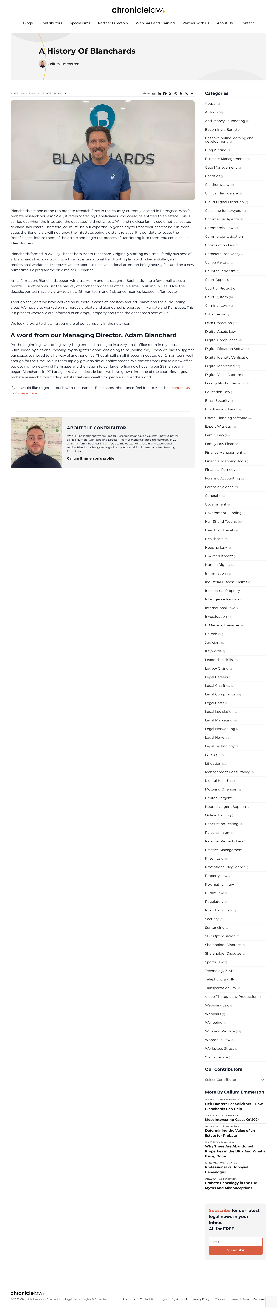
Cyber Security (217, 314)
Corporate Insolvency (222, 254)
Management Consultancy (227, 772)
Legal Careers (216, 677)
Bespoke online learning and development (229, 139)
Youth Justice (216, 1057)
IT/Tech (211, 634)
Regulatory (214, 902)
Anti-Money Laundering (225, 121)
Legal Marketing (219, 720)
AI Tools (211, 112)
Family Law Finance (221, 444)
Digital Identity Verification (228, 357)
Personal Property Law (224, 841)
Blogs (28, 23)
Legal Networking (220, 729)
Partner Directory (113, 23)
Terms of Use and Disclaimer (248, 1299)
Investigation (216, 617)
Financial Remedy (220, 470)
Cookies (220, 1299)
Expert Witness (218, 426)
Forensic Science (219, 487)
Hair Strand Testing (221, 521)
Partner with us (195, 23)
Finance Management (223, 452)
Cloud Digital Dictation (224, 202)
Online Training (218, 815)
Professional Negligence (225, 867)
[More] (192, 93)
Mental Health (217, 781)
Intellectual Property (222, 591)
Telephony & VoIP (219, 979)
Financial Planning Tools (225, 461)
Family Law (214, 435)
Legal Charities (217, 686)
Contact (247, 23)
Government (215, 504)
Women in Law (217, 1040)
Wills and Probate (57, 93)
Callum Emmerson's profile (90, 458)
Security (212, 919)
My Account (179, 1299)
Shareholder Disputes (223, 945)
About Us (225, 23)
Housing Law (216, 547)
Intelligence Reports (222, 599)
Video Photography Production (231, 997)
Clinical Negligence (221, 193)
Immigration (215, 573)
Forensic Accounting (222, 478)
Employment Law (220, 409)
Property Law (216, 876)
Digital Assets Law (220, 331)
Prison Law (214, 858)
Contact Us (147, 1299)
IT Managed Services (222, 625)
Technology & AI (218, 971)
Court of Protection (221, 288)
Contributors (51, 23)
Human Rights (217, 565)
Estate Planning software (226, 418)
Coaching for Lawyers (223, 211)
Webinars (213, 1014)
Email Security (217, 401)
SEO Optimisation (220, 936)
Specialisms (80, 23)
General (211, 496)
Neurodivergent (218, 798)
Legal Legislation (219, 712)
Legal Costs (214, 703)
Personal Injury (217, 832)
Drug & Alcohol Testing (224, 383)
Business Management (224, 159)
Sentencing (215, 928)
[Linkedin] (159, 93)
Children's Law (217, 185)
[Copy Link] (186, 93)
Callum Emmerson (63, 64)
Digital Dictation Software (227, 349)
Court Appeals (217, 280)
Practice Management (224, 850)
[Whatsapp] (175, 93)
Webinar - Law (217, 1005)
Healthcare (214, 539)
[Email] (153, 93)
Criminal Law (216, 305)
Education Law (217, 392)
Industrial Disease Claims (226, 582)
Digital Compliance (221, 340)
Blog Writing (216, 150)
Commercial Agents (222, 219)
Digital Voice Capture (223, 375)
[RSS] (181, 93)
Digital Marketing (220, 366)
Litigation (213, 763)
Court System (216, 297)
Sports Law (214, 962)
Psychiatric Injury (219, 884)
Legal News (214, 737)
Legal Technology (220, 746)
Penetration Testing (221, 824)
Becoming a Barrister (223, 129)
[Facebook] (164, 93)
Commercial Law (219, 228)
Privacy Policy (201, 1299)
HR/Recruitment (219, 556)
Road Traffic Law (218, 910)
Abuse (210, 103)
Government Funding (223, 513)
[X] (170, 93)
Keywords (213, 651)
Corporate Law (217, 262)
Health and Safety (220, 530)
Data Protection (218, 323)
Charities (212, 176)
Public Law (214, 893)
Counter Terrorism (220, 271)
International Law (220, 608)
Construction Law (220, 245)
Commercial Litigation (224, 236)
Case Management (221, 167)
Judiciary (212, 642)
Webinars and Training (155, 23)
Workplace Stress (219, 1048)
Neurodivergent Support (225, 807)
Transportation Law (221, 988)
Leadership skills (219, 660)
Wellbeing (213, 1022)
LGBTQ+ (212, 755)
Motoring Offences (221, 789)
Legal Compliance (220, 694)
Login (163, 1299)
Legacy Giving (217, 668)
